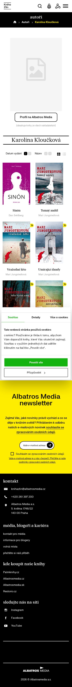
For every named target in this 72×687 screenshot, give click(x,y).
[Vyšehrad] (29, 652)
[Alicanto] (14, 652)
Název (38, 153)
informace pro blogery (16, 540)
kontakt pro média (14, 534)
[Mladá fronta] (18, 659)
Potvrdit (50, 445)
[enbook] (46, 659)
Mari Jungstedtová (48, 215)
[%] (16, 243)
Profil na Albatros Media (36, 117)
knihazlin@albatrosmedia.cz (28, 489)
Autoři (25, 22)
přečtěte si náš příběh (16, 553)
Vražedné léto (16, 269)
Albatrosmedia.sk (13, 585)
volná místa (10, 546)
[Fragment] (7, 652)
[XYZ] (21, 645)
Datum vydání (13, 153)
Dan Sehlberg (16, 215)
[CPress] (57, 645)
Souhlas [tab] (13, 317)
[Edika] (21, 652)
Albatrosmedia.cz (13, 578)
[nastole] (36, 652)
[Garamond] (25, 659)
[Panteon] (57, 652)
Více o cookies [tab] (59, 317)
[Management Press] (50, 645)
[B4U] (64, 645)
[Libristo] (32, 659)
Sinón (16, 210)
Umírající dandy (49, 269)
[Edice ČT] (43, 652)
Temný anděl (49, 210)
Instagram (17, 610)
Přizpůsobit (34, 372)
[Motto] (14, 645)
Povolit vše (36, 362)
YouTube (16, 625)
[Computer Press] (43, 645)
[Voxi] (36, 645)
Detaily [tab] (36, 317)
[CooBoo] (29, 645)
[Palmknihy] (50, 652)
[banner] (7, 6)
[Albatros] (7, 645)
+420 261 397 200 (22, 497)
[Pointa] (64, 652)
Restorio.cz (9, 591)
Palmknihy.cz (11, 572)
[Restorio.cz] (53, 659)
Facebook (17, 618)
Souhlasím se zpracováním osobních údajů (40, 454)
